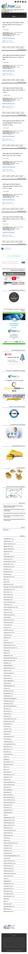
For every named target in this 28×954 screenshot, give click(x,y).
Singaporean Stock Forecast (8, 825)
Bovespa (5, 581)
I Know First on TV (7, 670)
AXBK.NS (8, 175)
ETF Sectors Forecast (7, 625)
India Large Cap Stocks (22, 49)
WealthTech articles (7, 909)
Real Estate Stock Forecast (8, 784)
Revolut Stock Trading (7, 789)
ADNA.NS (8, 46)
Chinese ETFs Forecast (7, 594)
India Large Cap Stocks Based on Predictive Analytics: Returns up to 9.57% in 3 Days (12, 186)
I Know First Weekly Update (8, 680)
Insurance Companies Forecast (8, 718)
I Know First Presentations (8, 673)
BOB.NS (8, 241)
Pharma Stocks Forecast (7, 774)
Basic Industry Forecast (7, 566)
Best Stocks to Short (7, 574)
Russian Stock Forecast (7, 805)
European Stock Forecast (8, 632)
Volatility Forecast (7, 903)
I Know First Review (7, 678)
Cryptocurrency (6, 609)
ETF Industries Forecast (7, 622)
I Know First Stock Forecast (11, 950)
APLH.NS (4, 175)
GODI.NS (18, 112)
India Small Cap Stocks (7, 703)
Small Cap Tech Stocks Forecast (9, 830)
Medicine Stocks (6, 746)
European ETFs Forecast (7, 630)
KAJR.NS (8, 80)
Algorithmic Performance (8, 548)
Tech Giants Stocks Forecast (8, 863)
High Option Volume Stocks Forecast (9, 658)
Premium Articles (6, 777)
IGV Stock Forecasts (7, 683)
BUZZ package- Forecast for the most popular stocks (12, 587)
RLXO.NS (12, 47)
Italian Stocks (6, 734)
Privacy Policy (14, 949)
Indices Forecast (6, 711)
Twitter (18, 2)
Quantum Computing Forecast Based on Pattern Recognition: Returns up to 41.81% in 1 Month (13, 506)
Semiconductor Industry (7, 812)
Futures (5, 640)
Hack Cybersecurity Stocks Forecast (9, 647)
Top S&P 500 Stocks (7, 876)
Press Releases (6, 779)
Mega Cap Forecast (7, 749)
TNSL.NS (17, 47)
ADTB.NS (4, 208)
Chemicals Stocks (6, 592)
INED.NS (12, 209)
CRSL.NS (17, 208)
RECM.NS (17, 113)
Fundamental (6, 637)
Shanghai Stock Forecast (8, 817)
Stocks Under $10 (7, 845)
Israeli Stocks (6, 729)
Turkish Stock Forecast (7, 888)
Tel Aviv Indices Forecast (8, 868)
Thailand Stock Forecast (7, 870)
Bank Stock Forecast (7, 564)
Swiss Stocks (6, 858)
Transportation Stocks (7, 883)
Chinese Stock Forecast (7, 597)
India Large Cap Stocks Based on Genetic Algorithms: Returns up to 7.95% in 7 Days (14, 57)
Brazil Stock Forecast (7, 584)
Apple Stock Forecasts (7, 551)
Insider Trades (6, 716)
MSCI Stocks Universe (7, 761)
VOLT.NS (21, 209)
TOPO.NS (22, 113)
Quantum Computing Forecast (8, 782)
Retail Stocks (6, 787)
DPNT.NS (4, 47)
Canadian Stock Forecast (8, 589)
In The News (6, 688)
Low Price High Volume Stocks (8, 744)
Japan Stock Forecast (7, 736)
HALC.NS (21, 175)
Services (5, 815)
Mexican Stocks (6, 751)
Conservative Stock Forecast (8, 602)
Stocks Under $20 (7, 848)
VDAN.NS (21, 176)
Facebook (15, 2)
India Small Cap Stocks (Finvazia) (9, 706)
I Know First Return (7, 675)
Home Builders (6, 663)
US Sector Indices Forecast (8, 893)
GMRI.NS (22, 79)
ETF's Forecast (6, 627)
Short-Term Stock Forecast (8, 822)
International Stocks (7, 723)
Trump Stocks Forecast (7, 886)
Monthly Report (6, 759)
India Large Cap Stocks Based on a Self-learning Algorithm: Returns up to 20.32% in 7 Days (14, 123)
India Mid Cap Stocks (7, 696)
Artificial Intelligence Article (8, 556)
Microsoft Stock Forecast (8, 754)
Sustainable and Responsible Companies (10, 855)
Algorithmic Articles (7, 546)
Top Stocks (5, 878)
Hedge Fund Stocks (7, 655)
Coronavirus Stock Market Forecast (9, 607)
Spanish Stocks (6, 838)
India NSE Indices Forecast (8, 701)
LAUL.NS (13, 80)
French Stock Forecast (7, 635)
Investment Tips (6, 726)
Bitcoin (5, 579)
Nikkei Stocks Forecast (7, 764)
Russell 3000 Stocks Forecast (8, 802)
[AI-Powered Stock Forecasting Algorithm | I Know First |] (11, 8)
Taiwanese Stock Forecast (8, 860)
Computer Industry (7, 599)
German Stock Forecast (7, 642)
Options (5, 769)
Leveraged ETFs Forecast (8, 741)
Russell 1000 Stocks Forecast (8, 797)
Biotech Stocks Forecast (7, 576)
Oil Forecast (5, 767)
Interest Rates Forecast (7, 721)
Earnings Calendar (6, 617)
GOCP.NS (4, 80)
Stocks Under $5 (6, 850)
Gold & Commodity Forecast (8, 645)
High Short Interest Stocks (8, 660)
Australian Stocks (6, 559)
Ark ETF (5, 554)
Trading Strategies (7, 881)
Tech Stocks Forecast (7, 865)
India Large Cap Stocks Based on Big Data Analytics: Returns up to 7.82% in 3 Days (14, 219)
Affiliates (23, 949)
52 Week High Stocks (7, 538)
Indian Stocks (6, 708)
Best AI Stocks (6, 569)
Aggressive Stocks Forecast (8, 543)
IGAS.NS (4, 113)
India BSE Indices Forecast (8, 690)
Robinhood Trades (6, 792)
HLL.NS (8, 47)
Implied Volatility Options (8, 685)
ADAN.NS (4, 112)
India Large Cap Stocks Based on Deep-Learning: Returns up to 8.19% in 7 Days (13, 25)
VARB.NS (21, 47)
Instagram (25, 2)
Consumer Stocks (6, 604)
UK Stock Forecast (7, 891)
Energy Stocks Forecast (7, 619)
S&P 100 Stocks (6, 807)
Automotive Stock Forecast (8, 561)
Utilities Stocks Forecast (8, 896)
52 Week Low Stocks (7, 541)
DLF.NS (17, 175)
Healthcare (5, 652)
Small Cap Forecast (7, 827)
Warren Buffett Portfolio (7, 906)
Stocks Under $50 (7, 853)
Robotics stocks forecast (8, 794)
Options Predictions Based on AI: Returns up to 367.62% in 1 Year (14, 513)
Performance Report (7, 772)
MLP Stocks (5, 756)
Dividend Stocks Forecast (8, 614)
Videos (5, 901)
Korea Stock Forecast (7, 739)
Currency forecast (6, 612)
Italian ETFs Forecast (7, 731)
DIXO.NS (22, 46)
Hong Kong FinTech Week (7, 665)
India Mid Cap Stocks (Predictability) (9, 698)
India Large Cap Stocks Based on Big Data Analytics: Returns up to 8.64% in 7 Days (14, 90)
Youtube (20, 2)
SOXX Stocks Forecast (7, 835)
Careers (19, 949)
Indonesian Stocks (7, 713)
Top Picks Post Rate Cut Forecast (9, 873)
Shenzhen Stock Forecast (8, 820)
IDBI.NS (8, 176)
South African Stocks (7, 832)
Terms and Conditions (7, 949)
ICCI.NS (4, 176)
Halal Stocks (6, 650)
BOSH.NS (13, 46)
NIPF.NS (12, 176)
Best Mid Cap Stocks (7, 571)
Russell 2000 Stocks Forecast (8, 800)
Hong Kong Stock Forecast (8, 668)
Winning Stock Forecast (7, 911)
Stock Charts (6, 840)
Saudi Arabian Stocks (7, 810)
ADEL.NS (4, 46)
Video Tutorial (6, 898)
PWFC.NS (13, 113)
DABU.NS (18, 46)
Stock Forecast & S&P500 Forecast (9, 843)
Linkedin (23, 2)
